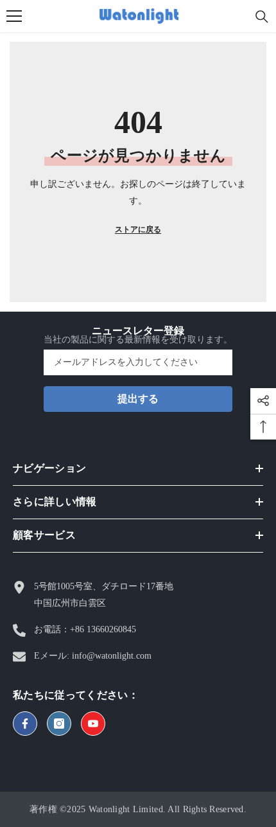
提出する (138, 398)
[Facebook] (25, 723)
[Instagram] (59, 723)
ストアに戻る (138, 229)
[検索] (262, 16)
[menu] (14, 16)
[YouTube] (93, 723)
